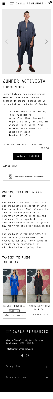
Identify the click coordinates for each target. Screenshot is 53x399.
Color (6, 145)
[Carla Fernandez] (26, 4)
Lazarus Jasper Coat (39, 306)
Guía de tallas (10, 166)
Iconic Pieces (13, 87)
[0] (49, 4)
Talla (33, 145)
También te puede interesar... (16, 260)
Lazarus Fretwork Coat (15, 306)
